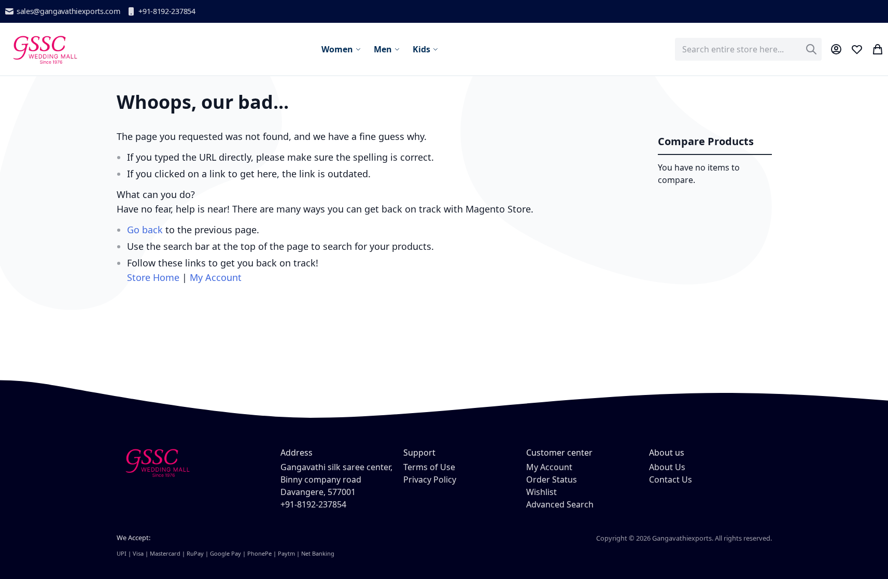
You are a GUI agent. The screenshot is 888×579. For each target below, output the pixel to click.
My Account (216, 277)
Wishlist (541, 492)
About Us (667, 467)
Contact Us (670, 479)
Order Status (551, 479)
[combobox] (748, 49)
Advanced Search (560, 504)
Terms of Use (429, 467)
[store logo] (44, 49)
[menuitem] (341, 49)
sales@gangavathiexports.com (68, 11)
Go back (145, 229)
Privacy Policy (429, 479)
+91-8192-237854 (166, 11)
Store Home (153, 277)
